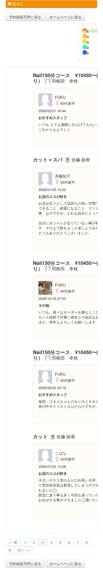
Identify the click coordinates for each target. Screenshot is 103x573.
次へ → (23, 549)
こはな (60, 452)
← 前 (13, 542)
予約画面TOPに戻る (25, 16)
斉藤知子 (62, 175)
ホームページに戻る (65, 16)
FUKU (60, 97)
